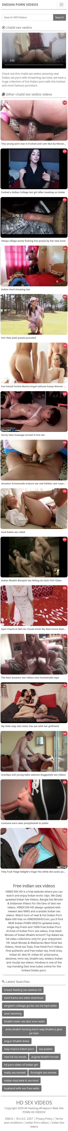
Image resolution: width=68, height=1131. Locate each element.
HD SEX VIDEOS (34, 1102)
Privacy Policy (44, 1118)
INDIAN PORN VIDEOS (20, 4)
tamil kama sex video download (23, 998)
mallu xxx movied (15, 1072)
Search (59, 17)
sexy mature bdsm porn (19, 1049)
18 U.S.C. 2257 (24, 1118)
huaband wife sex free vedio (21, 1088)
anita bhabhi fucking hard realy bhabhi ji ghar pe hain (34, 1031)
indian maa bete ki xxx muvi (21, 1080)
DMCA (9, 1118)
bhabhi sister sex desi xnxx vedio (24, 1021)
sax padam (45, 1049)
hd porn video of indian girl (21, 1065)
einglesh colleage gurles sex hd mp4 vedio (30, 1005)
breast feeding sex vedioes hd (22, 990)
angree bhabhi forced (44, 1057)
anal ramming (13, 1013)
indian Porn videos (37, 1122)
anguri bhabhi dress (16, 1041)
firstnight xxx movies (43, 1072)
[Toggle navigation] (61, 4)
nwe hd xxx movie (15, 1057)
